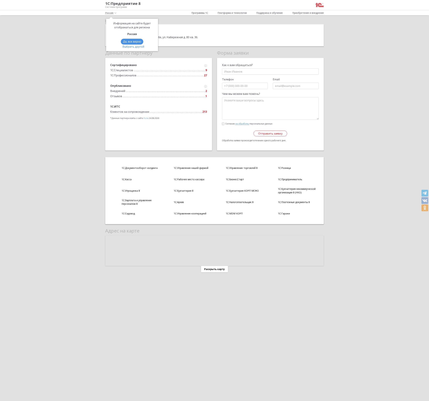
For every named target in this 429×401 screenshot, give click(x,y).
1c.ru (146, 118)
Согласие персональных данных (248, 123)
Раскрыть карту (214, 269)
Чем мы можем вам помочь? (241, 94)
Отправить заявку (270, 133)
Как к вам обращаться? (237, 65)
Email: (276, 79)
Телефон (228, 79)
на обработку (242, 124)
